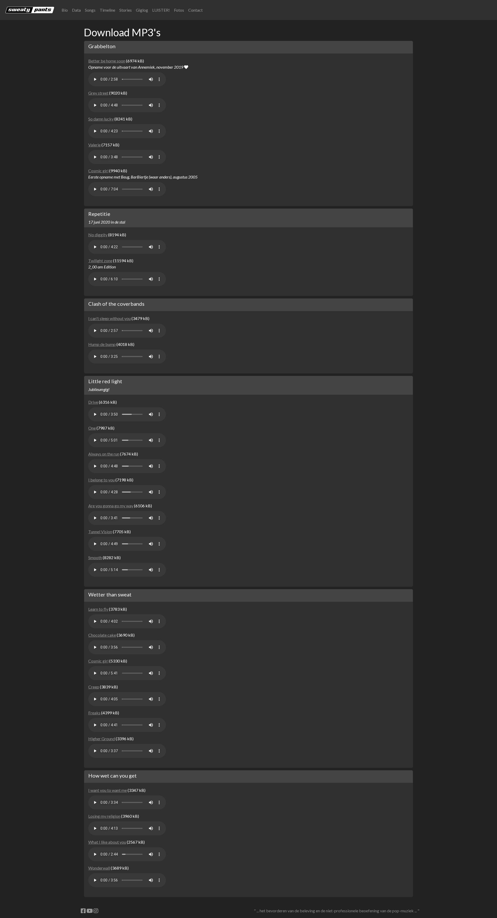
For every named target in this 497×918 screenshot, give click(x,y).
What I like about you (107, 841)
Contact (195, 10)
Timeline (107, 10)
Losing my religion (104, 816)
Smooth (95, 557)
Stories (125, 10)
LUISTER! (161, 10)
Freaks (94, 712)
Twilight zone (100, 260)
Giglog (142, 10)
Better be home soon (106, 60)
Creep (93, 686)
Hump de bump (102, 344)
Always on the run (103, 453)
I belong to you (101, 479)
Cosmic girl (98, 170)
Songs (90, 10)
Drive (93, 402)
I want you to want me (107, 790)
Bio (65, 10)
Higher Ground (101, 738)
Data (76, 10)
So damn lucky (101, 118)
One (92, 427)
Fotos (179, 10)
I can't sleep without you (109, 318)
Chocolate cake (102, 634)
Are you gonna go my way (110, 505)
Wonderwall (99, 867)
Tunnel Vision (100, 531)
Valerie (94, 144)
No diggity (97, 234)
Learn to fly (98, 609)
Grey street (98, 92)
